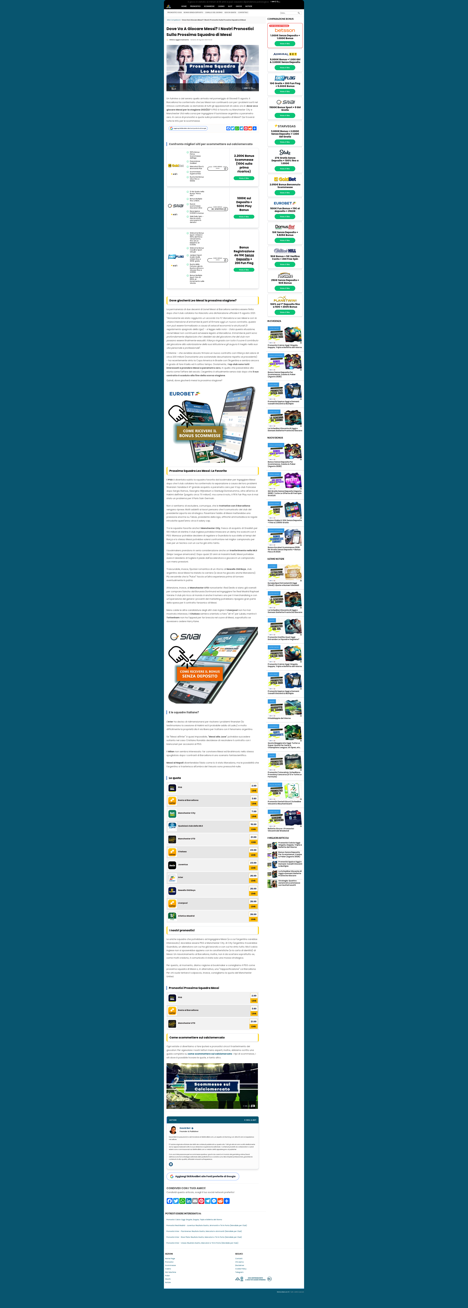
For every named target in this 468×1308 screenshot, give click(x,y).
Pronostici (195, 6)
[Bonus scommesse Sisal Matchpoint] (172, 916)
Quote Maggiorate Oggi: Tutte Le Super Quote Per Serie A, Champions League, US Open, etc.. (284, 745)
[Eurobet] (285, 206)
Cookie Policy (240, 1269)
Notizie (248, 6)
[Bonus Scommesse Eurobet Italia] (172, 878)
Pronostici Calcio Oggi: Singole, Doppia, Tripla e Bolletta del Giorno (285, 346)
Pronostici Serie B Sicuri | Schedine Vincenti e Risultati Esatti (284, 802)
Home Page (170, 1258)
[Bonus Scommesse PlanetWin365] (172, 839)
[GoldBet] (176, 166)
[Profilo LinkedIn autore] (171, 1164)
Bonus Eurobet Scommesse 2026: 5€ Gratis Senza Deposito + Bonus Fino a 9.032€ (284, 549)
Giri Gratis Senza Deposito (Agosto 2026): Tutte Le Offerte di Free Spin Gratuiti (285, 493)
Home (184, 6)
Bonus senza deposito (193, 12)
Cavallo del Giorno (214, 12)
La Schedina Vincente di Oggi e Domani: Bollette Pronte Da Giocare (285, 429)
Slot (230, 6)
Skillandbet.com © (283, 1292)
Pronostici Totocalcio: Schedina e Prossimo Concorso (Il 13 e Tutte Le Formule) (285, 774)
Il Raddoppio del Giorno (279, 718)
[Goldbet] (285, 182)
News (171, 6)
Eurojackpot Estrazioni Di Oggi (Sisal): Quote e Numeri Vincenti (283, 584)
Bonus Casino (274, 474)
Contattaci (243, 12)
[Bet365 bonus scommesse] (172, 813)
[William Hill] (285, 253)
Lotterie (272, 566)
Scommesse (209, 6)
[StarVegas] (285, 128)
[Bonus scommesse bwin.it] (172, 865)
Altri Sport (273, 384)
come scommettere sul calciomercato (210, 1053)
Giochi (239, 6)
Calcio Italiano (274, 784)
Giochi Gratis (230, 12)
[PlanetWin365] (285, 301)
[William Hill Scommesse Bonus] (172, 788)
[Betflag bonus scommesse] (172, 826)
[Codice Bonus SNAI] (217, 209)
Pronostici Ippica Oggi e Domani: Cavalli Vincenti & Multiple (283, 402)
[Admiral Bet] (285, 57)
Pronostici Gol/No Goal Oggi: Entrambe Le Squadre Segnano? (283, 638)
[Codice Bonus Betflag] (217, 260)
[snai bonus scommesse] (212, 702)
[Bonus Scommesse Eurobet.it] (212, 461)
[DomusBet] (285, 229)
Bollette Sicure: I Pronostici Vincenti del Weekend (281, 829)
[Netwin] (285, 277)
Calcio (271, 620)
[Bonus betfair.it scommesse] (172, 801)
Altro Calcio (274, 328)
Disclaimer (239, 1265)
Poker (167, 1275)
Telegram (239, 1272)
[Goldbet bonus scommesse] (172, 891)
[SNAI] (176, 206)
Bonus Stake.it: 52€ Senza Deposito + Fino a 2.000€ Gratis (285, 521)
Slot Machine (170, 1272)
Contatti (238, 1258)
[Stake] (285, 155)
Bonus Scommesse (276, 355)
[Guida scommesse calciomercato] (212, 1108)
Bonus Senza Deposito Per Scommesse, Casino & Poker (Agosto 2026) (282, 374)
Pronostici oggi (174, 12)
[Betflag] (176, 257)
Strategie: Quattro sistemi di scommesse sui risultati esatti (289, 882)
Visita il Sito (244, 178)
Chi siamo (239, 1262)
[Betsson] (285, 33)
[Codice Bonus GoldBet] (217, 169)
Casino (221, 6)
